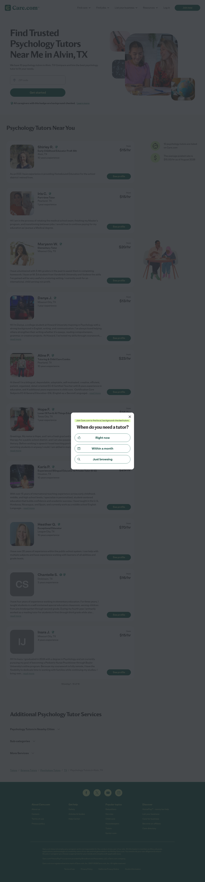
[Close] (129, 416)
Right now (102, 438)
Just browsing (102, 459)
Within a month (102, 448)
